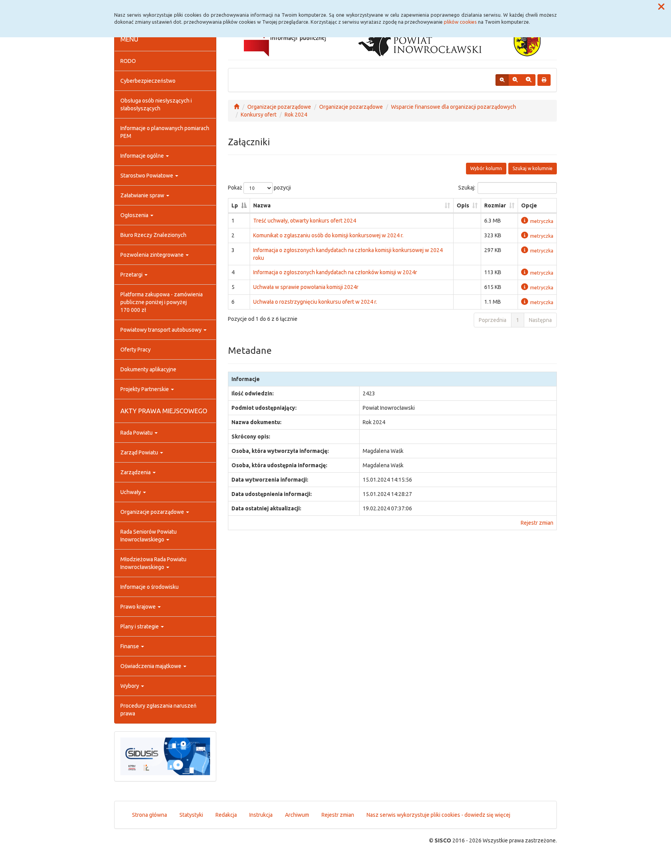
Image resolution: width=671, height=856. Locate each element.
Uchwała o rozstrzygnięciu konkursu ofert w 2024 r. (315, 302)
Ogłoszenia (134, 215)
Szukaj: (466, 187)
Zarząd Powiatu (139, 452)
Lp (234, 205)
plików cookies (460, 21)
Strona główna (149, 815)
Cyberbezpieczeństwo (148, 81)
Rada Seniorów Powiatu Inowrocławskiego (148, 536)
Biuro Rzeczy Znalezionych (153, 235)
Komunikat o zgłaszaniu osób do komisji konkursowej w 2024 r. (328, 235)
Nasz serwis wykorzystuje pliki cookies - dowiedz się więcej (438, 815)
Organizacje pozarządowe (152, 512)
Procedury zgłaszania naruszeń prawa (158, 710)
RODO (128, 61)
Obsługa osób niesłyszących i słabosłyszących (156, 104)
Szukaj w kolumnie (533, 168)
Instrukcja (261, 815)
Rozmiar (495, 205)
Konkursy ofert (258, 114)
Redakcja (226, 815)
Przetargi (132, 274)
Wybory (130, 686)
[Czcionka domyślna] (502, 80)
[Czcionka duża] (528, 80)
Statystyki (191, 815)
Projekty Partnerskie (145, 389)
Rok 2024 (296, 114)
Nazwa (262, 205)
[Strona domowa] (236, 107)
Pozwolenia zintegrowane (152, 255)
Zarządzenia (136, 472)
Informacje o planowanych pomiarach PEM (164, 132)
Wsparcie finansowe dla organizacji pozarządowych (453, 107)
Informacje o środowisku (149, 587)
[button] (661, 7)
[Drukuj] (544, 80)
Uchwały (131, 492)
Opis (463, 205)
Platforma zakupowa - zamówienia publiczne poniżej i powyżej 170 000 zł (161, 302)
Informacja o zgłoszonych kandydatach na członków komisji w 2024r (335, 272)
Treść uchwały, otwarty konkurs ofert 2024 (304, 220)
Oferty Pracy (135, 349)
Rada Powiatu (137, 433)
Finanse (130, 646)
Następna (540, 320)
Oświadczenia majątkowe (151, 666)
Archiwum (297, 815)
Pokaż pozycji (259, 187)
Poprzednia (492, 320)
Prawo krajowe (138, 607)
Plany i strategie (140, 626)
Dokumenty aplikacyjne (148, 369)
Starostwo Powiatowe (147, 175)
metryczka (541, 221)
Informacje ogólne (142, 156)
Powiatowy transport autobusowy (161, 330)
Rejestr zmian (537, 523)
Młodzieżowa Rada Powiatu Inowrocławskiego (153, 563)
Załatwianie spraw (142, 195)
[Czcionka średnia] (515, 80)
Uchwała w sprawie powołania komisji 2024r (305, 287)
